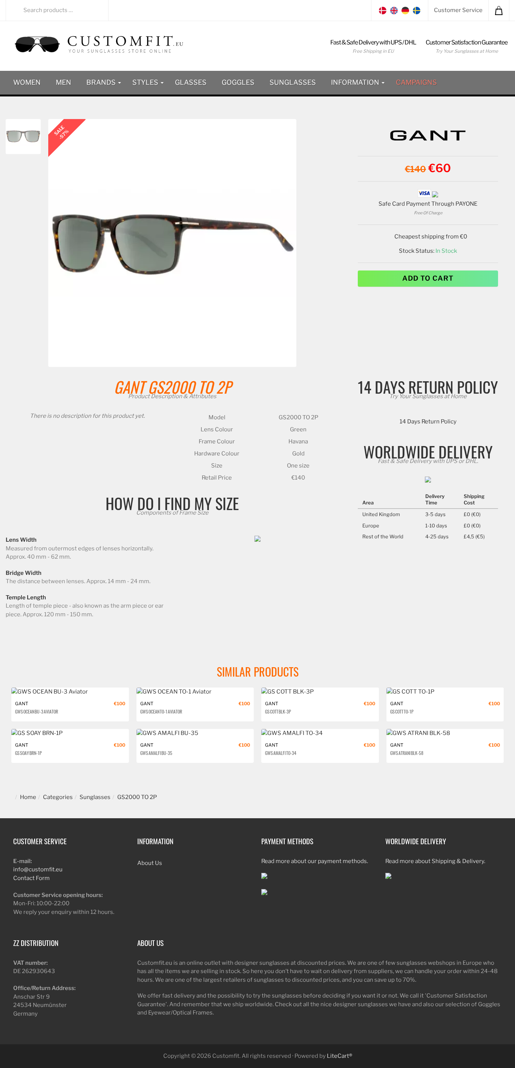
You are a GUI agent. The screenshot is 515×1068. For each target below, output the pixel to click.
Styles (146, 82)
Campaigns (416, 82)
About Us (149, 863)
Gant (129, 386)
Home (28, 797)
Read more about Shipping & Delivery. (435, 861)
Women (27, 82)
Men (63, 82)
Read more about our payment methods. (314, 861)
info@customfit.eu (38, 869)
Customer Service (458, 10)
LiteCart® (339, 1056)
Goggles (238, 82)
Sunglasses (293, 82)
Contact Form (31, 878)
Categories (58, 797)
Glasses (191, 82)
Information (356, 82)
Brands (101, 82)
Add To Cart (428, 278)
